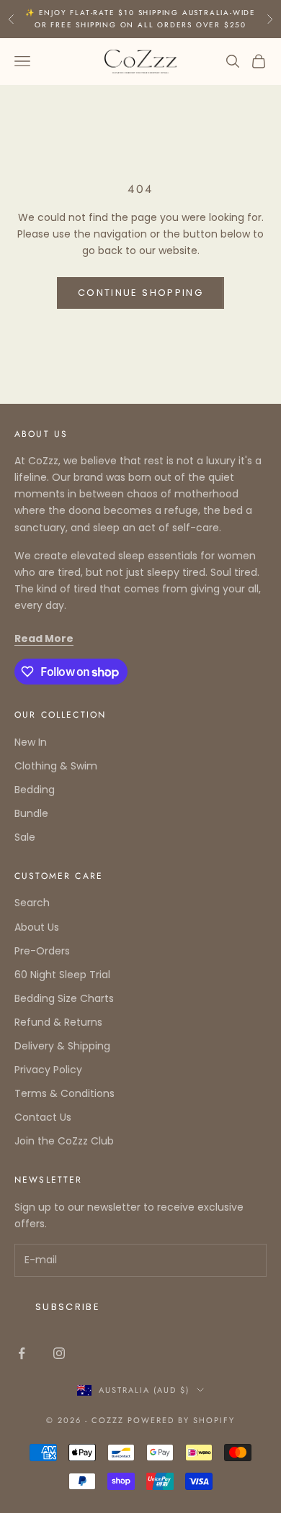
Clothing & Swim (55, 766)
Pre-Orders (42, 951)
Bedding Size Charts (64, 998)
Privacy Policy (48, 1069)
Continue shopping (140, 292)
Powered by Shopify (181, 1420)
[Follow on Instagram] (59, 1353)
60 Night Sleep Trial (62, 974)
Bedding (34, 789)
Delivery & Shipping (62, 1046)
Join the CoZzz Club (64, 1141)
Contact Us (42, 1117)
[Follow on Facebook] (21, 1353)
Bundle (31, 813)
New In (30, 742)
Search (32, 902)
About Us (36, 927)
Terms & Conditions (64, 1093)
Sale (24, 837)
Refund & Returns (58, 1022)
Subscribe (67, 1307)
